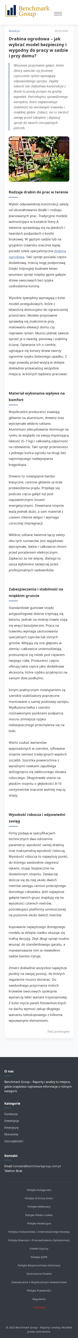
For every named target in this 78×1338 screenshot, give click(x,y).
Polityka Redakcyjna (39, 1223)
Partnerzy (39, 1307)
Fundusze (11, 1114)
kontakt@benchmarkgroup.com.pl (37, 1166)
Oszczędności (13, 1141)
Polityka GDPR (39, 1257)
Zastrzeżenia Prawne (39, 1273)
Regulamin (39, 1299)
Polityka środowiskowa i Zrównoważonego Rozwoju (39, 1231)
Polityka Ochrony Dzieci (39, 1198)
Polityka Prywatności (39, 1290)
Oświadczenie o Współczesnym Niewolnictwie (39, 1282)
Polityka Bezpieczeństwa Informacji (39, 1265)
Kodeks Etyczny (39, 1248)
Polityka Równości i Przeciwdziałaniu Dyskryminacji (39, 1240)
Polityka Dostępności (39, 1190)
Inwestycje (11, 1121)
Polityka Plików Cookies (39, 1215)
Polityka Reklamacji (39, 1206)
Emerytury (11, 1128)
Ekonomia (11, 1134)
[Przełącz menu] (58, 14)
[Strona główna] (29, 11)
